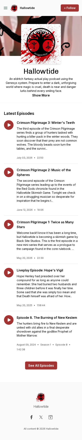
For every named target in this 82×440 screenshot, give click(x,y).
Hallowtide (27, 8)
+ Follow (70, 8)
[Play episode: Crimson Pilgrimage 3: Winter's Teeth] (9, 125)
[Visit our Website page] (51, 417)
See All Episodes (41, 365)
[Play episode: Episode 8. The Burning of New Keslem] (9, 320)
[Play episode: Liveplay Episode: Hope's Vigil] (9, 272)
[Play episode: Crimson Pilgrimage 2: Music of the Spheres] (9, 172)
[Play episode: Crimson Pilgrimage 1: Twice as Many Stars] (9, 224)
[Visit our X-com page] (41, 417)
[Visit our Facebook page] (31, 417)
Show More (41, 95)
